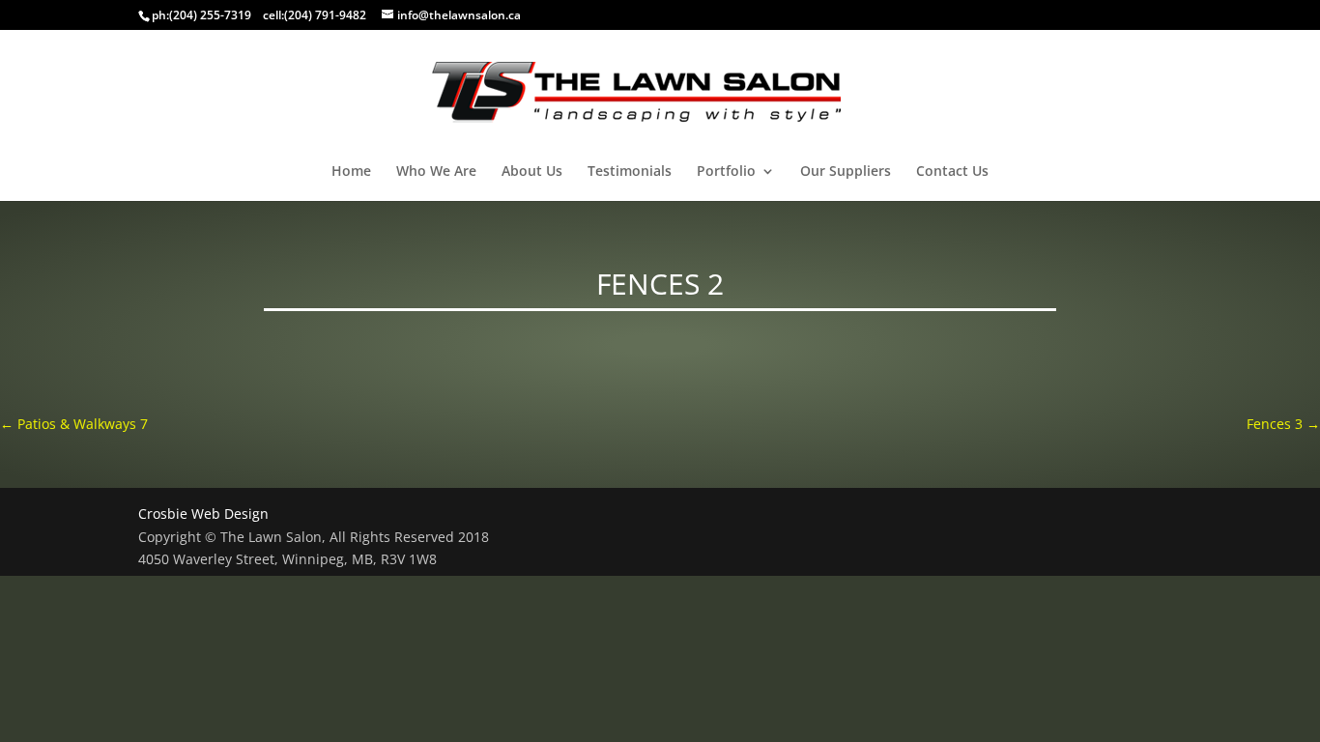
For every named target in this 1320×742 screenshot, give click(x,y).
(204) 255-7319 (210, 15)
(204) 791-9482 (325, 15)
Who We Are (436, 172)
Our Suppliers (845, 172)
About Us (532, 172)
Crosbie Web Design (203, 513)
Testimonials (630, 172)
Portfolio (726, 172)
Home (351, 172)
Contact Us (952, 172)
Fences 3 (1283, 423)
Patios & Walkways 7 (74, 423)
